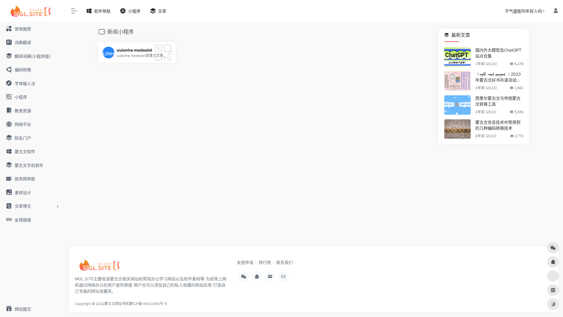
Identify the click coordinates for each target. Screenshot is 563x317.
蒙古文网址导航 (116, 303)
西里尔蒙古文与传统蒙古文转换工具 (497, 101)
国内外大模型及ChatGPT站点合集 (498, 53)
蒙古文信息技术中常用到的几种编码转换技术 (497, 125)
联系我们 (284, 262)
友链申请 (245, 262)
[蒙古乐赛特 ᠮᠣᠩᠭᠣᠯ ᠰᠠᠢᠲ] (101, 267)
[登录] (555, 11)
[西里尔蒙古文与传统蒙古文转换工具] (457, 105)
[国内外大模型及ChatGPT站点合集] (457, 57)
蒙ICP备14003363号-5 (148, 303)
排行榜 (265, 262)
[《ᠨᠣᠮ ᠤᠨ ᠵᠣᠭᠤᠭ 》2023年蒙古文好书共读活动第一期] (457, 81)
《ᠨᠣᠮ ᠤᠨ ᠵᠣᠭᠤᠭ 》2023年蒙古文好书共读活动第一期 (498, 77)
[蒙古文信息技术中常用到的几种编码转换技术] (457, 129)
